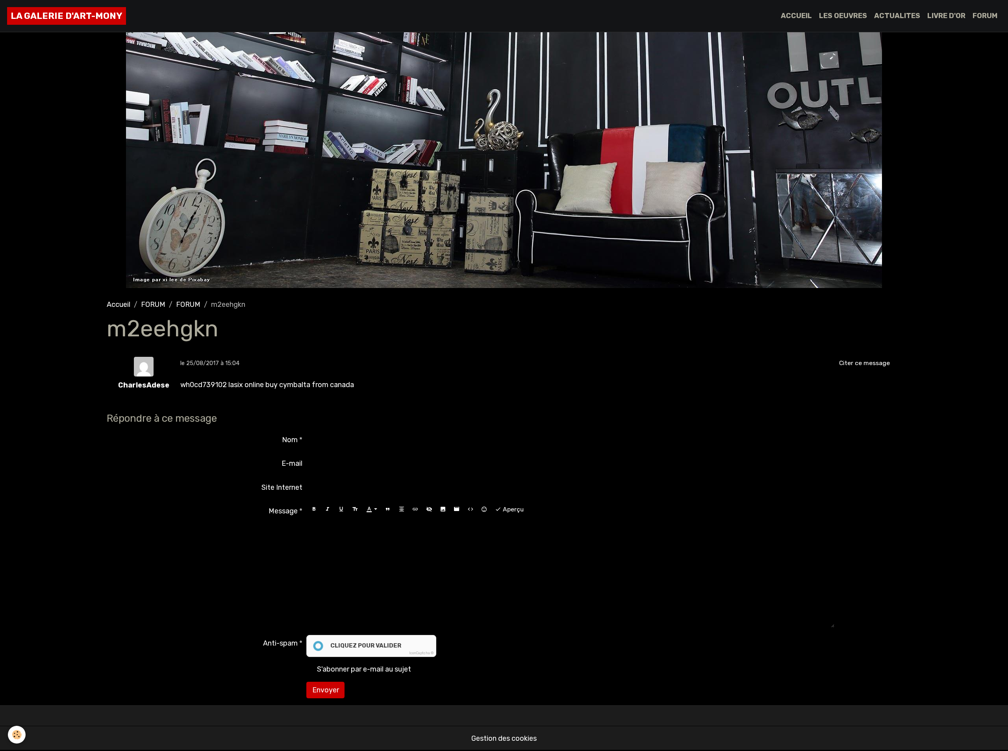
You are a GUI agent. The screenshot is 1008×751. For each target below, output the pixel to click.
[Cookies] (17, 735)
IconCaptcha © (421, 653)
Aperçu (512, 509)
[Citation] (388, 510)
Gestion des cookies (504, 738)
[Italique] (328, 510)
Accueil (118, 304)
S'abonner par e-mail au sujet (364, 669)
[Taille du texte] (355, 510)
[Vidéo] (457, 510)
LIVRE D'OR (946, 15)
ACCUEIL (796, 15)
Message (283, 511)
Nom (290, 439)
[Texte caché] (429, 510)
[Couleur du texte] (371, 510)
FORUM (985, 15)
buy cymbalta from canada (309, 384)
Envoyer (325, 690)
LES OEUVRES (843, 15)
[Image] (443, 510)
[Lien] (415, 510)
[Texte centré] (402, 510)
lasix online (246, 384)
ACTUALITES (897, 15)
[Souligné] (341, 510)
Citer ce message (864, 363)
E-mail (292, 463)
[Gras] (314, 510)
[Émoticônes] (484, 510)
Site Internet (281, 487)
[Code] (470, 510)
